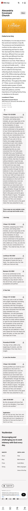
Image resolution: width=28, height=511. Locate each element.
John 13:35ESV (8, 399)
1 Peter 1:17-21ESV (9, 297)
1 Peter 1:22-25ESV (9, 364)
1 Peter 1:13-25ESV (9, 114)
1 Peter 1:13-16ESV (9, 224)
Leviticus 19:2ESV (9, 256)
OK (23, 494)
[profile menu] (24, 2)
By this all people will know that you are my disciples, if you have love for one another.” (13, 404)
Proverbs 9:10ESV (9, 342)
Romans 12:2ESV (8, 271)
